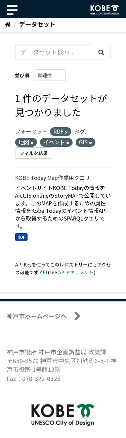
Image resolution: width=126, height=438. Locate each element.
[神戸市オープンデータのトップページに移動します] (104, 10)
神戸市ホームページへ (37, 315)
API (43, 272)
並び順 (22, 75)
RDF (21, 237)
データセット (37, 23)
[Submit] (102, 51)
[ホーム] (8, 23)
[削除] (66, 132)
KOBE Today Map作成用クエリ (52, 178)
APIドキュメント (76, 272)
